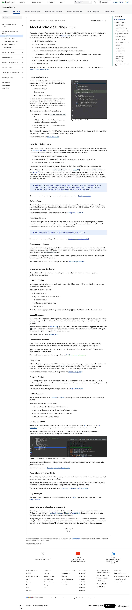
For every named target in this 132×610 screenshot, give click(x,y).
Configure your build (84, 196)
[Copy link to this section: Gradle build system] (52, 144)
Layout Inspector (52, 334)
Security (28, 579)
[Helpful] (102, 20)
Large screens (66, 573)
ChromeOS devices (67, 579)
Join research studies (120, 582)
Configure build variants (75, 213)
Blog (27, 588)
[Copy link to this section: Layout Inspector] (46, 315)
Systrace (54, 398)
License (34, 605)
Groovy (35, 172)
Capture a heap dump (75, 372)
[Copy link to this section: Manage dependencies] (51, 244)
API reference (101, 581)
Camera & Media (49, 582)
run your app (54, 327)
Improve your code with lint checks (58, 468)
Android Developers (35, 20)
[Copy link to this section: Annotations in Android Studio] (57, 473)
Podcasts (28, 590)
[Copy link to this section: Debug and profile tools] (56, 269)
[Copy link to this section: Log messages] (44, 493)
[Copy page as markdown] (71, 27)
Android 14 (82, 582)
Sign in (128, 2)
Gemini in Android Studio (72, 513)
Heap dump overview (76, 389)
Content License (76, 538)
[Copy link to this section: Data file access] (45, 394)
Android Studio (118, 2)
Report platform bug (120, 573)
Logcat (62, 398)
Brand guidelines (43, 605)
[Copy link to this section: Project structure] (50, 77)
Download (5, 11)
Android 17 (82, 573)
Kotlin (75, 170)
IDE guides (16, 11)
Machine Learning (49, 576)
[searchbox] (12, 17)
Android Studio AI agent (32, 11)
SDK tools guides (110, 11)
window (35, 499)
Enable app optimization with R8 (78, 239)
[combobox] (83, 2)
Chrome (57, 598)
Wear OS (64, 576)
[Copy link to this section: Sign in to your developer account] (66, 507)
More (61, 2)
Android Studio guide (103, 575)
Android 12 (82, 588)
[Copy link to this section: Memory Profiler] (46, 377)
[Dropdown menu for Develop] (55, 2)
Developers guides (102, 578)
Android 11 (82, 590)
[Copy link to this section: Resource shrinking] (48, 218)
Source (28, 582)
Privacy (46, 585)
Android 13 (82, 585)
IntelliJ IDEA (65, 35)
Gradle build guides (93, 11)
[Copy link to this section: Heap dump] (41, 360)
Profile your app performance (75, 355)
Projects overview (53, 137)
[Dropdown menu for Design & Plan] (43, 2)
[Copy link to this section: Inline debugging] (45, 280)
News (27, 585)
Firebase (65, 598)
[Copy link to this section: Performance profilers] (50, 340)
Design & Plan (36, 2)
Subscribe (110, 606)
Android (28, 573)
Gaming (46, 573)
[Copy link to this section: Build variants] (43, 201)
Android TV (65, 585)
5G (45, 588)
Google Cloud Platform (78, 598)
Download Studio (102, 584)
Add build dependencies (76, 261)
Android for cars (66, 582)
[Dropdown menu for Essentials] (27, 2)
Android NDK (100, 586)
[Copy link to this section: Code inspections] (46, 422)
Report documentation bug (122, 576)
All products (92, 598)
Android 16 (82, 576)
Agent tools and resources (53, 11)
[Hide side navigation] (21, 607)
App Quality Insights (55, 513)
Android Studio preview (74, 11)
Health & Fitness (48, 579)
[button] (10, 25)
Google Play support (120, 579)
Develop (50, 2)
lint (85, 425)
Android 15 (82, 579)
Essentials (22, 2)
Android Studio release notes (39, 69)
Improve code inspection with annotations (75, 488)
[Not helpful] (105, 20)
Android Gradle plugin (39, 150)
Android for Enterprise (32, 576)
